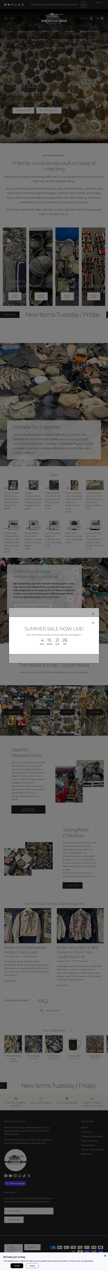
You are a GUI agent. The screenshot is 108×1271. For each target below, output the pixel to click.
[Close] (105, 1255)
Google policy (87, 1261)
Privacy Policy (75, 1261)
